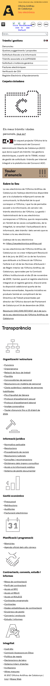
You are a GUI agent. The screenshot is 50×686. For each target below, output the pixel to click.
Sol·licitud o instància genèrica (17, 63)
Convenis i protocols (14, 615)
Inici (6, 679)
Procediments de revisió (16, 452)
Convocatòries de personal (18, 380)
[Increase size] (17, 27)
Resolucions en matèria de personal (22, 383)
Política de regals (13, 656)
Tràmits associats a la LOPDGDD (19, 58)
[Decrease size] (27, 27)
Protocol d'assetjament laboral (20, 402)
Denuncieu (7, 46)
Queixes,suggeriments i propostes (19, 50)
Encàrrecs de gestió (14, 611)
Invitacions (10, 667)
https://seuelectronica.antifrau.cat (24, 243)
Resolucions (10, 448)
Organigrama (11, 368)
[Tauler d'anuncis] (25, 178)
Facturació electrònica (16, 513)
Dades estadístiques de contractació (23, 608)
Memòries (9, 543)
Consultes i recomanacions (18, 459)
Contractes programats (16, 600)
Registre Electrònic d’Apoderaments (20, 75)
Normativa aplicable (14, 444)
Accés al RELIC (12, 593)
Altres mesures (11, 671)
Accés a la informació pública (19, 467)
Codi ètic (8, 649)
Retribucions (10, 505)
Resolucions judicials (15, 455)
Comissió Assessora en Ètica (18, 652)
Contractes (10, 604)
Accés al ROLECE (13, 596)
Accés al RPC (11, 589)
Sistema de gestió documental (19, 470)
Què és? (21, 134)
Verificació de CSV (11, 71)
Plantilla (8, 376)
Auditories (9, 509)
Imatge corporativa (14, 406)
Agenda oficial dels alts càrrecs (20, 547)
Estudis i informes (13, 619)
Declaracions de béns (15, 660)
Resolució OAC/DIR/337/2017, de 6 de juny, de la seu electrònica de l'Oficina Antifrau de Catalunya (25, 314)
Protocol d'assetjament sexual (19, 398)
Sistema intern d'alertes (16, 664)
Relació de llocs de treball (17, 372)
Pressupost (10, 501)
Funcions (9, 365)
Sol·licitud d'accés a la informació (19, 54)
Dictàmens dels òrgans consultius (21, 463)
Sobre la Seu (11, 184)
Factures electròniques (14, 67)
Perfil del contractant (15, 585)
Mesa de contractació (15, 581)
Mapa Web (15, 679)
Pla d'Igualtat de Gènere (16, 395)
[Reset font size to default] (22, 30)
